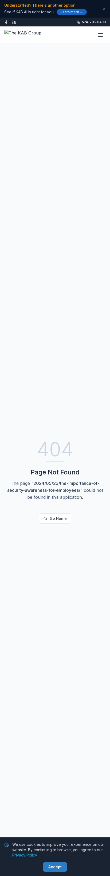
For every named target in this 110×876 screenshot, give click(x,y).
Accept (55, 867)
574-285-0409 (94, 22)
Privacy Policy (24, 855)
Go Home (58, 518)
